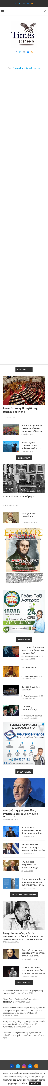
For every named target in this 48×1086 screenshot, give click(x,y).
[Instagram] (24, 3)
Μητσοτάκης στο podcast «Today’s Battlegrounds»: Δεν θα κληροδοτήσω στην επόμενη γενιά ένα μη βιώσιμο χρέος (33, 851)
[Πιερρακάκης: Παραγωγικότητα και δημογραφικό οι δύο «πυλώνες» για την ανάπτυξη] (11, 831)
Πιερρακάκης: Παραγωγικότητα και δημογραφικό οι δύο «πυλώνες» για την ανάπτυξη (31, 833)
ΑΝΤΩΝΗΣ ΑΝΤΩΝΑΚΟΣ (33, 716)
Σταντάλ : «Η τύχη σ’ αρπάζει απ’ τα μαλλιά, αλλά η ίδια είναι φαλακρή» (33, 954)
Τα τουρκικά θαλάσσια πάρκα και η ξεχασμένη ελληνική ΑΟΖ (33, 650)
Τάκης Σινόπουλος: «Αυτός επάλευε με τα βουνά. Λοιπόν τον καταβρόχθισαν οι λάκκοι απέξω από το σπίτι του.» (23, 938)
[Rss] (32, 3)
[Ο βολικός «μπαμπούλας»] (11, 710)
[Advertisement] (24, 97)
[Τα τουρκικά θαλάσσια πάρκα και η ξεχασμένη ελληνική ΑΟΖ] (11, 651)
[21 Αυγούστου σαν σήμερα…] (24, 478)
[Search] (45, 11)
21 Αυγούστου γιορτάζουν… (28, 515)
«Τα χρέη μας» (28, 667)
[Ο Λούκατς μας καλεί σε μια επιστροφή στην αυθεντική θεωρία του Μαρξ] (11, 883)
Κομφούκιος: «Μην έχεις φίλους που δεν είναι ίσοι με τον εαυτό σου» (33, 971)
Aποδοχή (35, 1083)
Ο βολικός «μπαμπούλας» (29, 708)
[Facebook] (15, 3)
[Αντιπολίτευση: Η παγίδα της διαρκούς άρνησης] (24, 390)
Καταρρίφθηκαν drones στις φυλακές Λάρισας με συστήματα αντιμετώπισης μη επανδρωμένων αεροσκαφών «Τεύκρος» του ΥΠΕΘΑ (24, 1010)
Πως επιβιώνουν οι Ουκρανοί (31, 688)
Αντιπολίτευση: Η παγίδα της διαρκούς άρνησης (20, 410)
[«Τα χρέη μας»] (11, 671)
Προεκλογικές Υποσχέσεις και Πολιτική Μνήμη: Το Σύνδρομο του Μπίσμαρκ (31, 448)
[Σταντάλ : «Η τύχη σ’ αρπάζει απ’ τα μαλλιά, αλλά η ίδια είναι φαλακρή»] (11, 954)
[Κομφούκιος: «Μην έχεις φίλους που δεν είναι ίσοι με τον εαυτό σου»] (11, 971)
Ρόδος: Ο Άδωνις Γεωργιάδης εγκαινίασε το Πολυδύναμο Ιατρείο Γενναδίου (22, 1034)
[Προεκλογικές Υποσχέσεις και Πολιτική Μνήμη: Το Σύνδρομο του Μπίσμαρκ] (11, 446)
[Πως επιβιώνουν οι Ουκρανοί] (11, 690)
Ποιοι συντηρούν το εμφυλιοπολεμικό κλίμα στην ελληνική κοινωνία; (31, 429)
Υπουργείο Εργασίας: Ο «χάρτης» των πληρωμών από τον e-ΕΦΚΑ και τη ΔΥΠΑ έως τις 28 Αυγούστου (24, 1024)
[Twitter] (20, 3)
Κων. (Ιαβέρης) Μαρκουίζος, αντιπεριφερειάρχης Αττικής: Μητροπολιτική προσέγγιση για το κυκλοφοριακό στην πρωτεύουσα (24, 815)
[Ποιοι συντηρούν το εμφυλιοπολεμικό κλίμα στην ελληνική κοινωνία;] (11, 429)
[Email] (28, 3)
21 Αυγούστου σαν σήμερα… (19, 496)
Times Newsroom (31, 656)
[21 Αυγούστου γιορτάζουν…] (11, 517)
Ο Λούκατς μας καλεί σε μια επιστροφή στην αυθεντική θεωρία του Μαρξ (33, 883)
